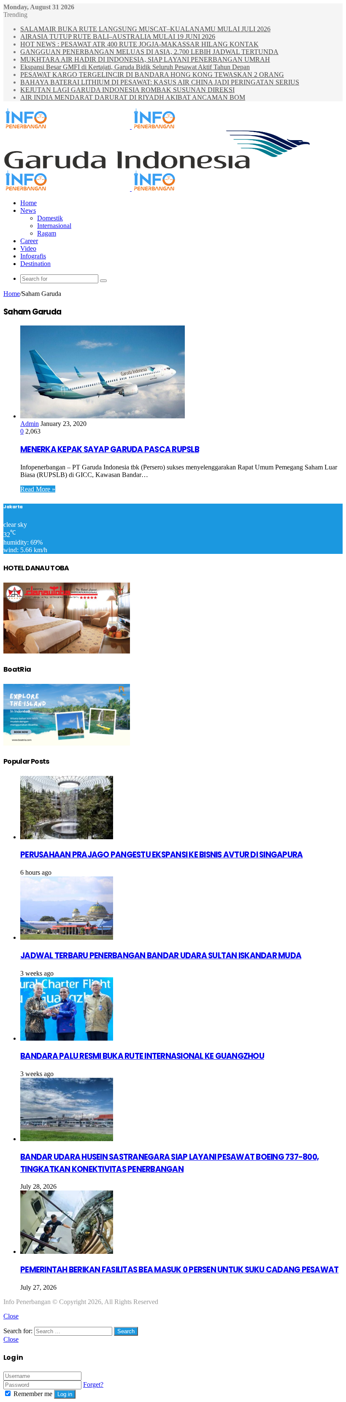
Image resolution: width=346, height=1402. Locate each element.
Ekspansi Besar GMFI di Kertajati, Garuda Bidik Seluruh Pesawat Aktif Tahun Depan (135, 67)
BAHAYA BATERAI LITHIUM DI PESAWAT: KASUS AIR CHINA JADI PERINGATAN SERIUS (159, 82)
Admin (29, 423)
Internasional (54, 225)
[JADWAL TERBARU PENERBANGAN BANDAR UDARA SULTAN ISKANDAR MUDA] (66, 937)
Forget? (93, 1384)
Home (28, 202)
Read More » (37, 489)
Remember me (33, 1393)
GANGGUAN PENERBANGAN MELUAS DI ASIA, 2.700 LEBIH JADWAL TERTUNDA (149, 51)
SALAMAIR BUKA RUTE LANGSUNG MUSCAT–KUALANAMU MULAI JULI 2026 (145, 29)
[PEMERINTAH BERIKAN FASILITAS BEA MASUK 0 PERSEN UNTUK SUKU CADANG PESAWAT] (66, 1251)
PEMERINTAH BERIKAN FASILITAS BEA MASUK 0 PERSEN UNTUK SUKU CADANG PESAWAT (179, 1269)
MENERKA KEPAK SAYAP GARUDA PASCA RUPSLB (109, 449)
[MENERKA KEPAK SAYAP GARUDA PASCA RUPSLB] (102, 416)
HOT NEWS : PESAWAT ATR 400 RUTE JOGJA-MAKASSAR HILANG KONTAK (139, 44)
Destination (35, 263)
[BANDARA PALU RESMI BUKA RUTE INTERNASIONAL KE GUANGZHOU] (66, 1038)
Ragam (46, 233)
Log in (64, 1394)
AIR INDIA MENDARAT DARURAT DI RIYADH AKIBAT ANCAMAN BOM (132, 97)
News (28, 210)
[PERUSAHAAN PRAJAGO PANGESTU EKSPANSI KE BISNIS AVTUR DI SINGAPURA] (66, 837)
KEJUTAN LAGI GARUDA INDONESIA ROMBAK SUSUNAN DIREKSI (127, 89)
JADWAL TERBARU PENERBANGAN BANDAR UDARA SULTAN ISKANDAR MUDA (160, 955)
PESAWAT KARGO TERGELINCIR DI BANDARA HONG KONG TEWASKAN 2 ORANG (152, 74)
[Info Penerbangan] (130, 126)
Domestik (50, 218)
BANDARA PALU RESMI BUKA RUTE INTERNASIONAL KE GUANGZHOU (142, 1056)
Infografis (33, 256)
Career (29, 240)
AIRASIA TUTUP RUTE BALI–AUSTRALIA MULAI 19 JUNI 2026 (117, 36)
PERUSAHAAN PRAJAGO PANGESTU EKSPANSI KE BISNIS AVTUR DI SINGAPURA (161, 854)
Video (28, 248)
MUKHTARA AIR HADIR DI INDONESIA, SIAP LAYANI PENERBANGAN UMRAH (145, 59)
